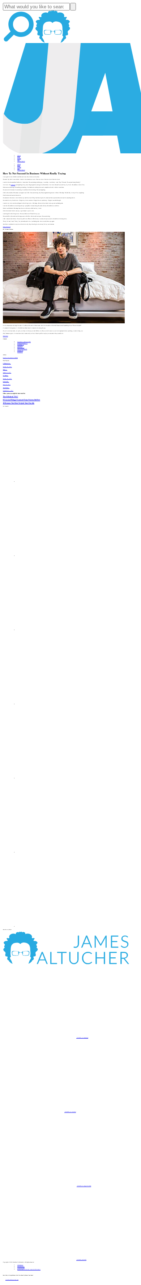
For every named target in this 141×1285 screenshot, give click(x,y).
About (19, 155)
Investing (20, 344)
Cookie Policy (21, 1268)
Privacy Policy (21, 1266)
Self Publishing (22, 349)
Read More (5, 336)
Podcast (19, 158)
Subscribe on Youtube (70, 1111)
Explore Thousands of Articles (10, 357)
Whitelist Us (20, 1265)
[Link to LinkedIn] (54, 630)
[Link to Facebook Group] (54, 556)
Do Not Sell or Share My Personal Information (28, 1269)
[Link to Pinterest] (54, 852)
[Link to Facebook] (54, 481)
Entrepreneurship (22, 343)
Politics (20, 352)
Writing (20, 350)
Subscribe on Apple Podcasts (84, 1186)
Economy (20, 347)
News (18, 160)
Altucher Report (21, 161)
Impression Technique (24, 341)
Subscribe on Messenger (82, 1037)
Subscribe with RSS (81, 1259)
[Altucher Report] (52, 42)
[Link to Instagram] (54, 926)
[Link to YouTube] (54, 778)
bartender (13, 185)
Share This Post (6, 226)
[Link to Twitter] (54, 704)
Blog (18, 157)
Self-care (20, 346)
